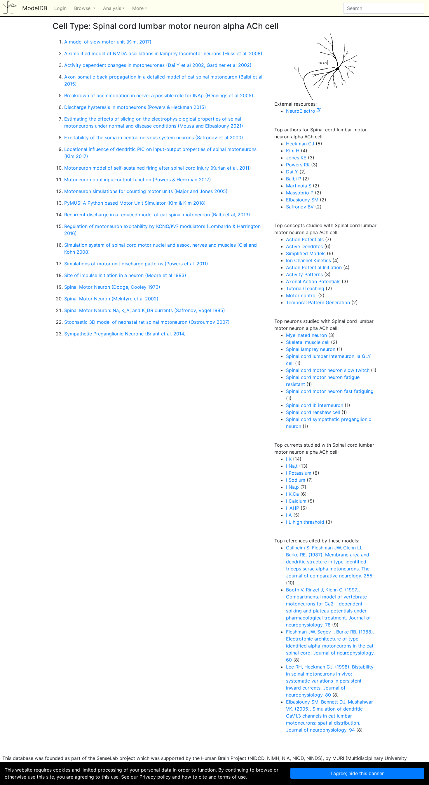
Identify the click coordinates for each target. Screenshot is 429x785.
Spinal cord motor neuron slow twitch (327, 370)
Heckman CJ (300, 144)
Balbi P (293, 179)
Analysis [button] (112, 8)
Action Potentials (305, 239)
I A (289, 515)
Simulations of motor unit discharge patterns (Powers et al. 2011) (136, 264)
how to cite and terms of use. (214, 777)
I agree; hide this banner (357, 773)
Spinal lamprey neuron (310, 349)
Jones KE (296, 158)
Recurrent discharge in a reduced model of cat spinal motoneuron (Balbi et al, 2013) (157, 214)
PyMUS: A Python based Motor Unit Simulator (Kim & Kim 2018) (135, 203)
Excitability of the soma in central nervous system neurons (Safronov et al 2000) (153, 137)
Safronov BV (300, 207)
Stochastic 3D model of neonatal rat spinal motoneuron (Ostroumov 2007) (147, 322)
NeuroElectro (301, 111)
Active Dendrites (304, 246)
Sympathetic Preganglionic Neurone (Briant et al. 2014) (125, 334)
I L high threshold (305, 522)
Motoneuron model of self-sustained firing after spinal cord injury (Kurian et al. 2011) (157, 168)
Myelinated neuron (306, 335)
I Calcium (296, 501)
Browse (83, 8)
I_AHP (292, 508)
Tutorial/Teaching (305, 288)
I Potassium (298, 473)
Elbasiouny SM (302, 200)
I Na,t (292, 466)
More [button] (138, 8)
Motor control (301, 295)
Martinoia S (298, 186)
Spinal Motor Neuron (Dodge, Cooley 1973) (112, 287)
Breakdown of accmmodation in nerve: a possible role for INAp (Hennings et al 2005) (158, 95)
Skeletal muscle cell (307, 342)
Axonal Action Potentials (313, 281)
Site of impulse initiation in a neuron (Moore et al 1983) (125, 275)
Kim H (292, 151)
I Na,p (292, 487)
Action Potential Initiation (314, 267)
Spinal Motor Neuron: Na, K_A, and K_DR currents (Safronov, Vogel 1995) (144, 310)
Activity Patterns (304, 274)
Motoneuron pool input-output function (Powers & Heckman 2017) (137, 179)
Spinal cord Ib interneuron (314, 405)
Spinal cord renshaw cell (313, 412)
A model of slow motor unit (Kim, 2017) (107, 42)
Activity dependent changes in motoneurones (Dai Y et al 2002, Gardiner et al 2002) (158, 65)
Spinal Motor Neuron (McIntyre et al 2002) (111, 299)
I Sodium (295, 480)
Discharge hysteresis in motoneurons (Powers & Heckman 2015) (135, 107)
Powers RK (298, 165)
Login (60, 8)
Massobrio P (299, 193)
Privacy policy (155, 777)
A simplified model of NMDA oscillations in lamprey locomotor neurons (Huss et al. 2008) (163, 53)
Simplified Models (305, 253)
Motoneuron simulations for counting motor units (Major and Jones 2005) (146, 191)
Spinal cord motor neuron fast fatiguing (330, 391)
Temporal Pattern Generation (318, 302)
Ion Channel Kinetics (308, 260)
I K (289, 459)
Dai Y (292, 172)
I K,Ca (292, 494)
